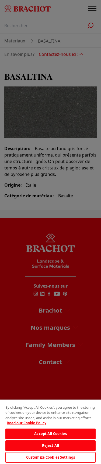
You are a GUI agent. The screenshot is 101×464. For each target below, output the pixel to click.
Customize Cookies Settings (50, 457)
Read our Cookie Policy (26, 423)
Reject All (50, 445)
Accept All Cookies (50, 433)
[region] (50, 432)
